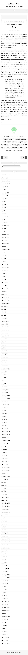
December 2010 (5, 360)
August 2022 (4, 186)
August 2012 (4, 306)
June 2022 (4, 189)
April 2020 (4, 219)
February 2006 (5, 533)
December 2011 (5, 327)
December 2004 (5, 574)
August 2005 (4, 551)
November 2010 (5, 363)
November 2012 (5, 300)
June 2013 (3, 294)
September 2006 (5, 512)
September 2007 (5, 476)
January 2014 (4, 288)
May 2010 (3, 380)
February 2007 (5, 497)
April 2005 (4, 562)
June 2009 (4, 413)
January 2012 (4, 324)
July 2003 (3, 622)
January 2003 (4, 640)
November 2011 (5, 330)
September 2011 (5, 336)
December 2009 (5, 395)
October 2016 (4, 246)
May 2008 (3, 452)
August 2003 (4, 619)
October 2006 (4, 509)
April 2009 (4, 419)
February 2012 (4, 321)
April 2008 (4, 455)
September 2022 (5, 183)
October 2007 (4, 473)
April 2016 (3, 258)
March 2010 (4, 386)
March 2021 (4, 213)
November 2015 (5, 267)
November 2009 (5, 398)
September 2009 (5, 404)
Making (16, 21)
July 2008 (3, 446)
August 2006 (4, 515)
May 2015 (3, 276)
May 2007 (3, 488)
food (6, 21)
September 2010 (5, 369)
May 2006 (3, 524)
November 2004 (5, 577)
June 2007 (4, 485)
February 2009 (5, 425)
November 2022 (5, 181)
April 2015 (3, 279)
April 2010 (3, 383)
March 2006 (4, 530)
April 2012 (3, 315)
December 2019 (5, 225)
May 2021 (3, 207)
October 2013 (4, 291)
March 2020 (4, 222)
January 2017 (4, 240)
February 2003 (5, 637)
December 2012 (5, 297)
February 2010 (5, 389)
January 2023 (4, 178)
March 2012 (4, 318)
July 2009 (3, 410)
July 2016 (3, 255)
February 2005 (5, 568)
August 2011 (4, 339)
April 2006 (4, 527)
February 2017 (4, 237)
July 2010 (3, 374)
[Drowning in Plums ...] (4, 157)
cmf (18, 29)
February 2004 (5, 601)
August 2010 (4, 371)
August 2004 (4, 583)
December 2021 (5, 192)
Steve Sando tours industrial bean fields (13, 50)
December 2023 (5, 175)
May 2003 (3, 628)
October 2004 (4, 580)
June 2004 (4, 589)
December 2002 (5, 643)
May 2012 (3, 312)
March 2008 (4, 458)
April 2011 (3, 348)
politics (21, 21)
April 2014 (3, 285)
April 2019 (3, 228)
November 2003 (5, 610)
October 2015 (4, 270)
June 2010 (3, 377)
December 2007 (5, 467)
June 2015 (3, 273)
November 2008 (5, 434)
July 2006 (3, 518)
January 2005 (4, 571)
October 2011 (4, 333)
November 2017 (5, 234)
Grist (2, 34)
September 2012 (5, 303)
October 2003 (4, 613)
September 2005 (5, 548)
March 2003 (4, 634)
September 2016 (5, 249)
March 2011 (4, 351)
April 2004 (4, 595)
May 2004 (3, 592)
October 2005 (4, 545)
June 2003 (4, 625)
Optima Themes (18, 652)
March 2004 (4, 598)
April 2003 (4, 631)
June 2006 (4, 521)
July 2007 (3, 482)
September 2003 (5, 616)
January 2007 (4, 500)
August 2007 (4, 479)
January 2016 (4, 264)
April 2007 (4, 491)
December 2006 (5, 503)
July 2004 (3, 586)
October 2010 (4, 366)
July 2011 (3, 342)
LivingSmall (14, 3)
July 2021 (3, 201)
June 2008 (4, 449)
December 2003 (5, 607)
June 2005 (4, 556)
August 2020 (4, 216)
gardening (11, 21)
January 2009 (4, 428)
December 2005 (5, 539)
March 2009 (4, 422)
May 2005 (3, 559)
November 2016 (5, 243)
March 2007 (4, 494)
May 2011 (3, 345)
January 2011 (4, 357)
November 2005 (5, 542)
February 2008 (5, 461)
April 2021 (3, 210)
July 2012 (3, 309)
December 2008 (5, 431)
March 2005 (4, 565)
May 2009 (3, 416)
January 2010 (4, 392)
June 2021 (3, 204)
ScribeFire (10, 119)
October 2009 (4, 401)
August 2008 (4, 443)
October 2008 (4, 437)
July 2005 (3, 554)
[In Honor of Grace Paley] (24, 157)
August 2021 (4, 198)
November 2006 (5, 506)
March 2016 (4, 261)
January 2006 (4, 536)
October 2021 (4, 195)
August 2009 (4, 407)
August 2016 (4, 252)
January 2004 (4, 604)
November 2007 (5, 470)
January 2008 (4, 464)
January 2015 (4, 282)
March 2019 (4, 231)
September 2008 (5, 440)
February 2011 (4, 354)
